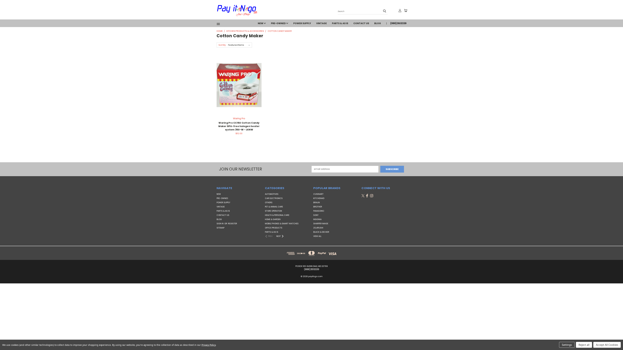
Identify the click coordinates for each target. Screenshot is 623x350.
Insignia (317, 219)
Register (232, 223)
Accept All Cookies (607, 345)
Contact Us (361, 23)
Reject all (584, 345)
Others (268, 202)
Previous (614, 340)
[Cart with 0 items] (405, 10)
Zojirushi (318, 227)
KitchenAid (318, 198)
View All (317, 236)
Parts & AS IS (271, 232)
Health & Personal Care (277, 215)
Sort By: (222, 45)
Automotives (271, 194)
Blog (377, 23)
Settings (567, 345)
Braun (316, 202)
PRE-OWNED (278, 23)
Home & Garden (273, 219)
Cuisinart (318, 194)
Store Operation (273, 211)
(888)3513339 (398, 23)
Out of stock (239, 87)
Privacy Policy (209, 344)
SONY (315, 215)
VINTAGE (321, 23)
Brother (317, 206)
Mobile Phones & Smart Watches (282, 223)
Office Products (273, 227)
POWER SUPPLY (302, 23)
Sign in (220, 223)
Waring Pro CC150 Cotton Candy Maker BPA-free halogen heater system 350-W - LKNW (239, 126)
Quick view (239, 81)
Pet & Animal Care (274, 206)
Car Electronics (274, 198)
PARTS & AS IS (340, 23)
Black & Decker (321, 232)
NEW (261, 23)
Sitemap (220, 227)
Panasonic (318, 211)
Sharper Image (320, 223)
